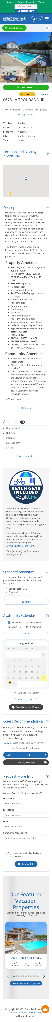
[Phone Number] (40, 19)
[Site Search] (34, 19)
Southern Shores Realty (31, 1012)
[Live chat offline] (45, 1009)
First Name (8, 798)
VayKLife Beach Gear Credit (19, 545)
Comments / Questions (15, 832)
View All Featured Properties (26, 983)
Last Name (8, 809)
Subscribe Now (26, 10)
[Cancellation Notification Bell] (10, 682)
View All (26, 633)
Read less (26, 407)
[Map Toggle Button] (47, 28)
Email (5, 821)
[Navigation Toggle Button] (46, 18)
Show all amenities (26, 456)
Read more (26, 601)
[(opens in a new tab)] (26, 938)
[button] (26, 6)
